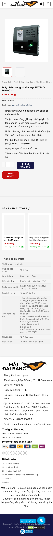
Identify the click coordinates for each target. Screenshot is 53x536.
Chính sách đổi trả (10, 467)
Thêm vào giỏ (25, 165)
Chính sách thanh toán (12, 471)
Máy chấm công (43, 82)
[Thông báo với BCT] (26, 531)
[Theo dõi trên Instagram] (4, 453)
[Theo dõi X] (15, 453)
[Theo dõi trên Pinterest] (20, 453)
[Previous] (5, 40)
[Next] (48, 40)
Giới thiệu (6, 478)
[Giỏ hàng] (41, 4)
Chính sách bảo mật (11, 463)
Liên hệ (5, 482)
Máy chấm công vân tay (22, 105)
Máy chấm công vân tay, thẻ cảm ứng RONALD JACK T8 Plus (39, 238)
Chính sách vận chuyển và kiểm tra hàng (20, 475)
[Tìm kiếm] (48, 4)
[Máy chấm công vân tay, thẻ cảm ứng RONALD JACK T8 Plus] (39, 225)
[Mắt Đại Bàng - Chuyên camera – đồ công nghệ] (24, 3)
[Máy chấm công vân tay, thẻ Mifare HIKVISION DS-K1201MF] (14, 225)
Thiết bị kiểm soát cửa (23, 82)
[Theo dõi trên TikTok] (9, 453)
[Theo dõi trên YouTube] (25, 453)
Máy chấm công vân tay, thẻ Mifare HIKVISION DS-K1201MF (13, 238)
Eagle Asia (22, 527)
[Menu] (4, 4)
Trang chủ (6, 82)
